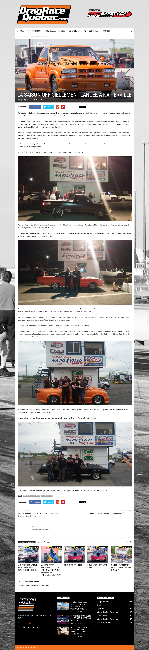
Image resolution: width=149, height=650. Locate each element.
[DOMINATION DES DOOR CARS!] (97, 554)
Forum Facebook (34, 31)
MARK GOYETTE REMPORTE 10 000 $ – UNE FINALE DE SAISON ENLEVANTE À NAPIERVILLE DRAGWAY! (51, 570)
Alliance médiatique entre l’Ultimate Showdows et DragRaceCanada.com (38, 514)
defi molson (27, 496)
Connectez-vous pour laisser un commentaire (34, 585)
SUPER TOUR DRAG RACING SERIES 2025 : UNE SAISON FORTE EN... (80, 618)
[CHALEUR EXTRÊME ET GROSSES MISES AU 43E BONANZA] (121, 554)
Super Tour (94, 31)
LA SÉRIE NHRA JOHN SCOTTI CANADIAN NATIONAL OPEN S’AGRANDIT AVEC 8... (78, 605)
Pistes (62, 31)
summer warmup (47, 496)
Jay (21, 99)
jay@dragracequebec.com (37, 623)
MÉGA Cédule (50, 31)
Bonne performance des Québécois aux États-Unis (110, 513)
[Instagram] (24, 628)
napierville (36, 496)
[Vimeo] (34, 628)
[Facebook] (19, 628)
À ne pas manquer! (103, 602)
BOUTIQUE (106, 31)
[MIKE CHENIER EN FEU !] (74, 554)
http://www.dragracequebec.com (41, 529)
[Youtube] (39, 628)
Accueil (20, 31)
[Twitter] (29, 628)
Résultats (21, 89)
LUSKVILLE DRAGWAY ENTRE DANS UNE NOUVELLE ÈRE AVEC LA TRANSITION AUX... (79, 630)
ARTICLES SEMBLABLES (26, 542)
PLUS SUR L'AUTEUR (43, 542)
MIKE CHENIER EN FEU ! (73, 565)
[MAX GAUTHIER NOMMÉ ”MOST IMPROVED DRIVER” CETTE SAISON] (28, 554)
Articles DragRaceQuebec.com (108, 612)
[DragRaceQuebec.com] (74, 14)
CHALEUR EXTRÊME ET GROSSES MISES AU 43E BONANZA (121, 567)
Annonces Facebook (77, 31)
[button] (130, 31)
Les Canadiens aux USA (105, 623)
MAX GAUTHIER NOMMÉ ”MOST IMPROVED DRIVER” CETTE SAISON (27, 567)
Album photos (102, 616)
